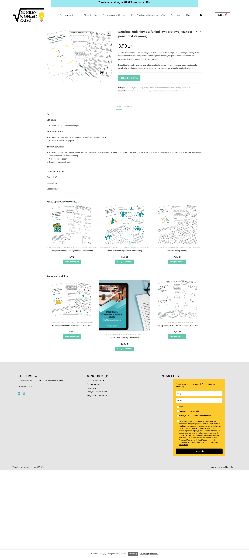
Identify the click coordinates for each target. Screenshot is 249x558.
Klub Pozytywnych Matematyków (148, 15)
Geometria (114, 248)
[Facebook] (19, 393)
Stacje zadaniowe (124, 248)
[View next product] (200, 31)
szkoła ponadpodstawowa (162, 91)
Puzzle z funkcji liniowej (177, 251)
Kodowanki (71, 322)
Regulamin (92, 388)
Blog (188, 15)
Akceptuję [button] (133, 554)
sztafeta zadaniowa (180, 91)
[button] (109, 33)
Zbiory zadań (141, 335)
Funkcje (141, 88)
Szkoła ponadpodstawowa (163, 88)
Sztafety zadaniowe (182, 88)
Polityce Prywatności (197, 442)
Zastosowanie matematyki (84, 322)
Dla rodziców (90, 15)
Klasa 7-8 (64, 322)
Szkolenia (175, 15)
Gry (172, 248)
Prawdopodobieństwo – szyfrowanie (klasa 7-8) (71, 326)
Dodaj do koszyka (129, 78)
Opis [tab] (119, 107)
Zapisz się (199, 451)
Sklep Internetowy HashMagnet (223, 467)
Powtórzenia (75, 248)
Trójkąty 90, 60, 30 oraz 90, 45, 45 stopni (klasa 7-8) (177, 326)
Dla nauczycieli (67, 15)
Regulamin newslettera (98, 395)
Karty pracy (148, 88)
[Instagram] (23, 393)
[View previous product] (196, 31)
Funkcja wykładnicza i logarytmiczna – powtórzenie (72, 251)
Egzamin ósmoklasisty (114, 15)
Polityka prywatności (97, 391)
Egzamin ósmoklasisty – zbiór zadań (124, 338)
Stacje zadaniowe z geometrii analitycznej (124, 251)
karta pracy (147, 91)
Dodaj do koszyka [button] (72, 262)
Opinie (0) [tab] (128, 107)
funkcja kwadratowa (134, 91)
